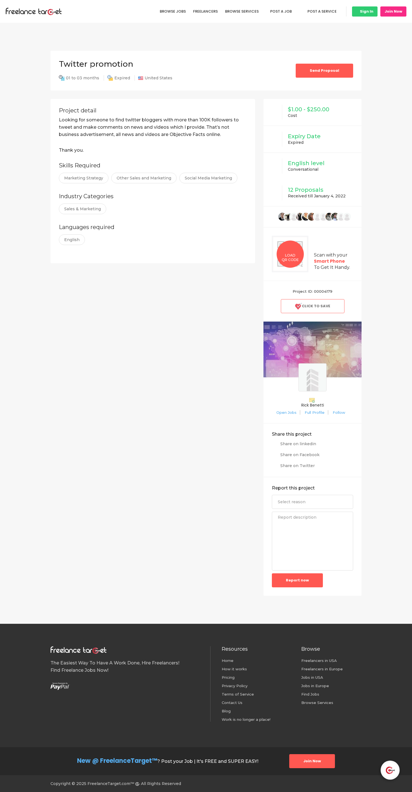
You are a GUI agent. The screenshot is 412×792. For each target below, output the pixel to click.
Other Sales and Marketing (144, 178)
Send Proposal (324, 70)
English (72, 239)
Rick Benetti (312, 405)
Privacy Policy (234, 686)
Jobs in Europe (315, 686)
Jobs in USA (312, 677)
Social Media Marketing (208, 178)
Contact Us (232, 702)
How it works (234, 669)
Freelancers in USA (319, 660)
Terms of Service (238, 694)
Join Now (393, 11)
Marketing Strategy (83, 178)
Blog (226, 711)
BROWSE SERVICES (242, 11)
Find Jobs (310, 694)
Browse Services (317, 702)
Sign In (366, 11)
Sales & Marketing (82, 208)
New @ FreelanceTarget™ (117, 760)
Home (227, 660)
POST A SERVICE (322, 11)
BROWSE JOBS (173, 11)
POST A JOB (281, 11)
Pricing (228, 677)
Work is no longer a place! (246, 719)
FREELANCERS (205, 11)
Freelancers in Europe (322, 669)
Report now (297, 580)
